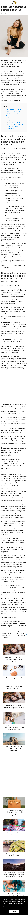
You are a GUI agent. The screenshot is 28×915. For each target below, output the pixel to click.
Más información (10, 907)
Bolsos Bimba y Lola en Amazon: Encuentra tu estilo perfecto (7, 634)
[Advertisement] (14, 387)
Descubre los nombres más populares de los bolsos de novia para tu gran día (14, 111)
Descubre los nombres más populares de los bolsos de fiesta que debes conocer (14, 118)
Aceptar (14, 911)
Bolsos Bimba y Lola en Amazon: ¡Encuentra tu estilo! (21, 634)
